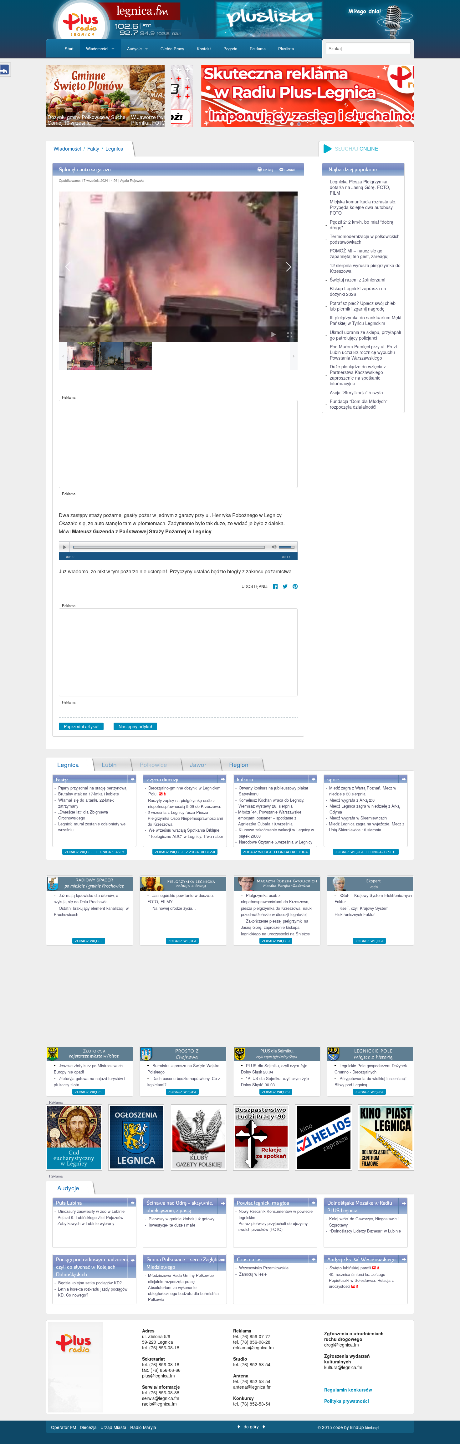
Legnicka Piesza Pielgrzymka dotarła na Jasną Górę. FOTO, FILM (360, 187)
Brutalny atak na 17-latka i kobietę (88, 794)
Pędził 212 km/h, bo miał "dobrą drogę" (361, 225)
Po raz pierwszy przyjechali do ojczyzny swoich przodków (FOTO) (273, 1226)
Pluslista (286, 49)
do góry (251, 1426)
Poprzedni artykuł (81, 726)
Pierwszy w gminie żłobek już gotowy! (182, 1219)
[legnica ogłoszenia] (136, 1136)
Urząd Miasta (114, 1427)
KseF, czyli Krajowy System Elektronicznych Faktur (362, 911)
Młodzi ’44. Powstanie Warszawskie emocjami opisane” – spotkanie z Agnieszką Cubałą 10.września (269, 818)
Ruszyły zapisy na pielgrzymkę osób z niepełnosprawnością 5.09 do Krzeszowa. (184, 803)
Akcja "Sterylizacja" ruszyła (356, 392)
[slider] (105, 96)
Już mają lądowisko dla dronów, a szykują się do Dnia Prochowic (86, 898)
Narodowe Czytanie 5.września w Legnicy (275, 842)
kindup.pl (372, 1427)
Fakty (93, 148)
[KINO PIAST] (386, 1136)
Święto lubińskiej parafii (351, 1268)
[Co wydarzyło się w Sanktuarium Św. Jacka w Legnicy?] (74, 1137)
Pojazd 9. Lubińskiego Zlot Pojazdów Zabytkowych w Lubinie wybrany (90, 1220)
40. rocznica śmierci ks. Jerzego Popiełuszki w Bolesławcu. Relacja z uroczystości (361, 1280)
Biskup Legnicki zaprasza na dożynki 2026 (358, 291)
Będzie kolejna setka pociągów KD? (90, 1283)
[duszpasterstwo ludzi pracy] (261, 1136)
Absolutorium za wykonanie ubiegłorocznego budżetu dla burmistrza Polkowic (183, 1293)
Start (69, 49)
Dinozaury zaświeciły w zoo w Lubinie (91, 1211)
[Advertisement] (178, 444)
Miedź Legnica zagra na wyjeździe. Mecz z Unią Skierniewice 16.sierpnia (366, 827)
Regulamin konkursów (348, 1390)
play (64, 547)
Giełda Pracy (172, 49)
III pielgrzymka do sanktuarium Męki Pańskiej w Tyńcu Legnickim (365, 320)
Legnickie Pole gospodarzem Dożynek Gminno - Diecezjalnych (371, 1069)
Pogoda (230, 49)
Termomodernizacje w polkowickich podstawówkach (365, 239)
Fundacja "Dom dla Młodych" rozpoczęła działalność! (358, 404)
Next (174, 96)
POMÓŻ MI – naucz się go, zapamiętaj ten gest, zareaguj (359, 253)
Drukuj (268, 170)
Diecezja (89, 1427)
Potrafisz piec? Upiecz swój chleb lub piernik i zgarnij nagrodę (363, 306)
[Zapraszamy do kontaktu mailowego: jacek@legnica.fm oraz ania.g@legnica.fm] (296, 95)
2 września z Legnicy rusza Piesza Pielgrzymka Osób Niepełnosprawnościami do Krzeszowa (185, 818)
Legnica (114, 148)
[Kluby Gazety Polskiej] (198, 1136)
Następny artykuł (135, 726)
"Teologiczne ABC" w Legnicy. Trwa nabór (186, 836)
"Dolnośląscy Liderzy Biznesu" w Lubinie (365, 1231)
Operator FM (64, 1427)
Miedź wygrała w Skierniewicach (358, 818)
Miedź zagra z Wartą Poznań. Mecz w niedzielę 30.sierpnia (362, 791)
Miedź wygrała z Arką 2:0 (352, 800)
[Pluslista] (269, 18)
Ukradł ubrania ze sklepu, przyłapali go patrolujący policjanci (365, 335)
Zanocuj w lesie (253, 1274)
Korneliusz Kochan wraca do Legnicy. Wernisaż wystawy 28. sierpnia (271, 803)
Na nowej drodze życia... (174, 908)
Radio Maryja (143, 1427)
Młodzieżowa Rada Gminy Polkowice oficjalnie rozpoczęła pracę (181, 1278)
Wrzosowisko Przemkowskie (264, 1268)
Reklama (258, 49)
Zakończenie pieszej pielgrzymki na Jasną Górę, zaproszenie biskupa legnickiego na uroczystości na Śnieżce (275, 927)
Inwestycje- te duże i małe (172, 1225)
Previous (36, 96)
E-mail (289, 170)
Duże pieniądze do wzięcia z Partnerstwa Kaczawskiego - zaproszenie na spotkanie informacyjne (358, 374)
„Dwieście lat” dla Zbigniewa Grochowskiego (83, 815)
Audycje (134, 49)
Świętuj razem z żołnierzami (357, 279)
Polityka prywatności (346, 1401)
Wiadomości (97, 49)
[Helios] (323, 1136)
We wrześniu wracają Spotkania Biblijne (184, 830)
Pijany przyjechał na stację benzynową (92, 788)
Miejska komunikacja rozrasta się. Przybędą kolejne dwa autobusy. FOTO (363, 207)
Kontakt (204, 49)
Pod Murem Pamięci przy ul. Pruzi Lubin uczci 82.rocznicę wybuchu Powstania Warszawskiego (363, 352)
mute (273, 547)
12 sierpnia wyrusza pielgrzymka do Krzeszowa (365, 268)
